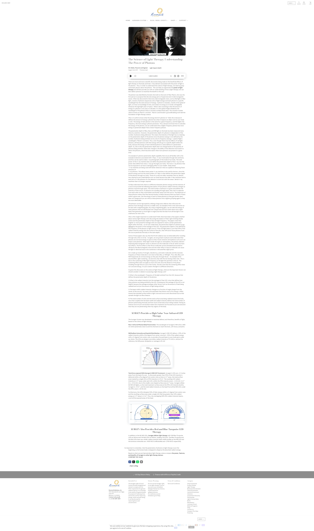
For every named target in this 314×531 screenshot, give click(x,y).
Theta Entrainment (192, 490)
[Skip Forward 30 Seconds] (178, 76)
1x (171, 76)
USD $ (290, 3)
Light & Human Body (193, 499)
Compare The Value (192, 511)
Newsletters (190, 502)
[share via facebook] (129, 461)
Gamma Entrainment (193, 492)
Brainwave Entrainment (194, 489)
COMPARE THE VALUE (135, 457)
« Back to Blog (133, 466)
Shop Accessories (192, 483)
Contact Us (190, 509)
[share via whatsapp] (137, 461)
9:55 (182, 76)
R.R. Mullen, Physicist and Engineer (138, 68)
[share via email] (141, 461)
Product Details (191, 485)
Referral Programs (192, 506)
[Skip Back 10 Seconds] (175, 76)
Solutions (190, 494)
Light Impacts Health (155, 68)
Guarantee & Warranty (193, 496)
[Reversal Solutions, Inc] (157, 12)
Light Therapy (191, 487)
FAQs (188, 508)
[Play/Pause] (130, 76)
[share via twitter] (133, 461)
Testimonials (190, 497)
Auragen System (139, 20)
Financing (190, 513)
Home (128, 20)
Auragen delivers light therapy (157, 435)
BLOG (189, 501)
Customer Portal (192, 504)
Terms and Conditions (174, 483)
